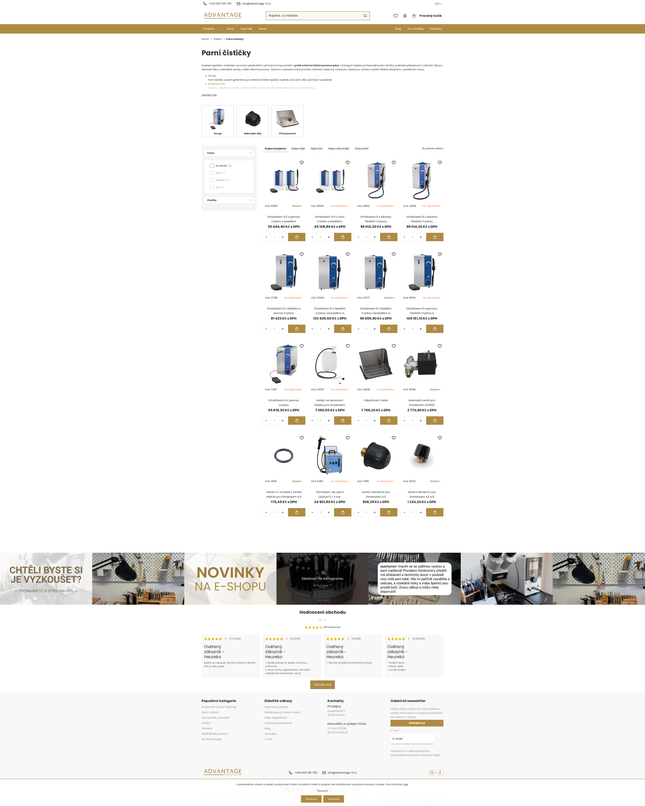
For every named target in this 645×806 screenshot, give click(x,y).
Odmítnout (311, 799)
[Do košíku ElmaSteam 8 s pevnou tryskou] (296, 420)
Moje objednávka (276, 718)
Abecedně (362, 148)
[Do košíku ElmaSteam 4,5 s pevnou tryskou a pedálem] (296, 237)
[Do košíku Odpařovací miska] (388, 420)
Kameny (207, 728)
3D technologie (212, 739)
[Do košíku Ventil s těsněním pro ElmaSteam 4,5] (388, 512)
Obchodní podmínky (278, 723)
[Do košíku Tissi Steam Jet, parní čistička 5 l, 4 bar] (342, 512)
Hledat (365, 16)
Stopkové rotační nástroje (219, 707)
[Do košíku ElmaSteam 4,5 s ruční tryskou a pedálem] (342, 237)
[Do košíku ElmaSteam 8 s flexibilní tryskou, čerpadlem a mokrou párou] (342, 329)
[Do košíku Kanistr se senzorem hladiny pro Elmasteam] (342, 420)
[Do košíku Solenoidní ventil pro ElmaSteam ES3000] (434, 420)
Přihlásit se (417, 723)
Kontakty (436, 29)
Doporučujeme (275, 148)
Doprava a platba (276, 707)
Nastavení (322, 790)
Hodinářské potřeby (215, 734)
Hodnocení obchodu (322, 612)
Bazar (263, 29)
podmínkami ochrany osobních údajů (415, 755)
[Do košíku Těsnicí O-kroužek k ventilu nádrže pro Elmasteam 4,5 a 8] (296, 512)
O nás (268, 739)
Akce (230, 29)
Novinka (222, 180)
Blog (398, 29)
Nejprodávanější (338, 148)
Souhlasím (333, 799)
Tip (219, 187)
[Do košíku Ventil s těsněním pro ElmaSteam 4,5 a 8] (434, 512)
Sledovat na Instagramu (322, 578)
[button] (282, 237)
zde (406, 784)
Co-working (415, 29)
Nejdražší (317, 148)
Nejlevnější (298, 148)
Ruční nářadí (210, 712)
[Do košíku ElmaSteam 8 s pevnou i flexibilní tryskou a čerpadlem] (434, 329)
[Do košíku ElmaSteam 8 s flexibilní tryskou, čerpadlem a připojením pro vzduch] (388, 329)
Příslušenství (216, 84)
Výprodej (246, 29)
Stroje (212, 75)
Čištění (206, 723)
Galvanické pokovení (215, 718)
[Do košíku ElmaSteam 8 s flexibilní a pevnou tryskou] (296, 329)
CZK (437, 3)
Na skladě (223, 165)
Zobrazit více (209, 95)
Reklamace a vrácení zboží (282, 712)
